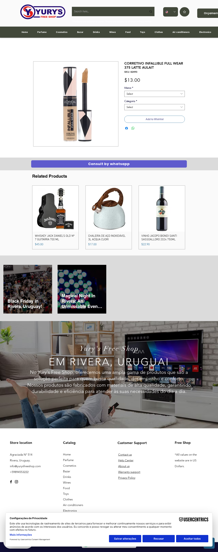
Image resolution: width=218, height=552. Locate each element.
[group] (108, 217)
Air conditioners (73, 505)
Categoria (130, 101)
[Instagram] (16, 482)
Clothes (68, 499)
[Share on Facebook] (126, 128)
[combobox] (154, 94)
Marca (128, 87)
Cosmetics (69, 465)
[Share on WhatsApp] (133, 128)
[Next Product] (190, 217)
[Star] (184, 12)
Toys (66, 493)
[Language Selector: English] (170, 12)
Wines (67, 482)
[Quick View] (55, 209)
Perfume (68, 460)
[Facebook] (11, 482)
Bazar (66, 471)
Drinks (67, 477)
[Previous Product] (27, 217)
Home (67, 454)
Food (66, 488)
